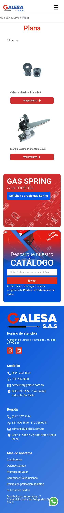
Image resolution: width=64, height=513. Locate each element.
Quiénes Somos (16, 465)
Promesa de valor (17, 471)
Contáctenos (14, 459)
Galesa (4, 17)
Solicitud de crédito (18, 490)
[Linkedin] (19, 350)
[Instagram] (10, 350)
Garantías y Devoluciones (22, 478)
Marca (15, 17)
